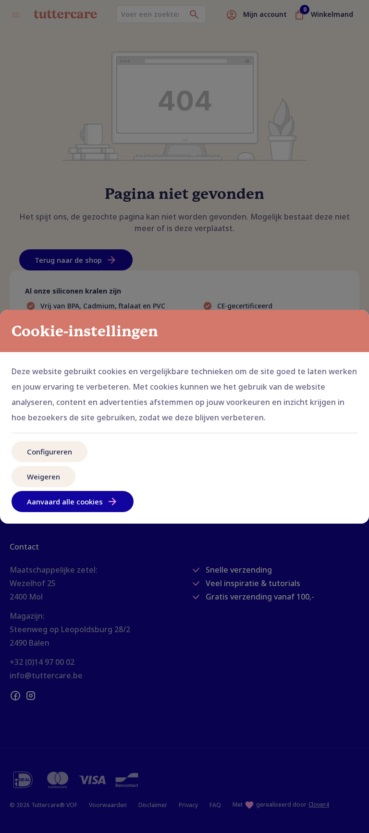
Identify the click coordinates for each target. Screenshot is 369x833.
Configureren (49, 451)
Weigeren (43, 476)
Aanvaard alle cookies (65, 501)
